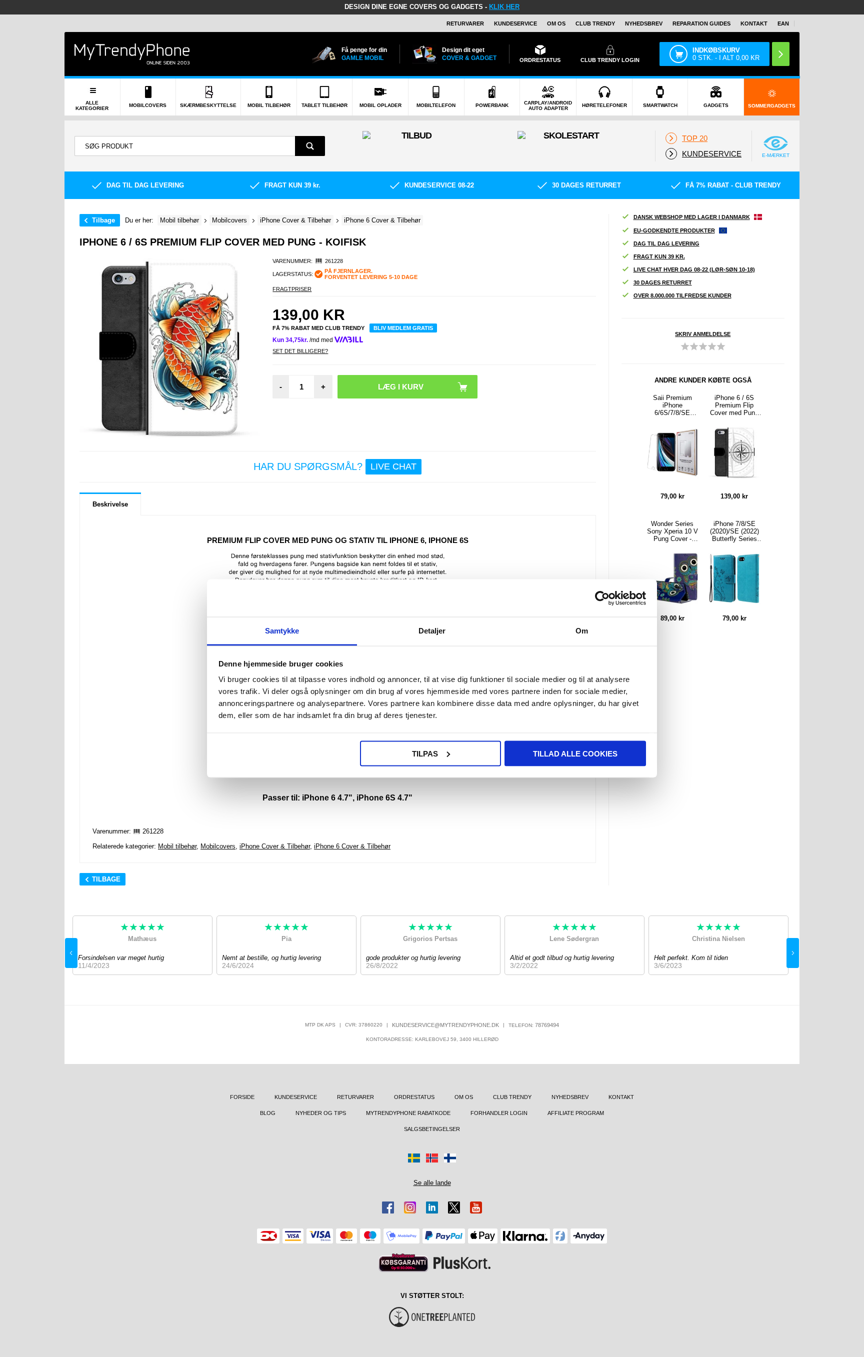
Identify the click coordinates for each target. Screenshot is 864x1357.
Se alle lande (432, 1182)
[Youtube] (476, 1208)
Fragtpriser (292, 289)
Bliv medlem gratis (403, 328)
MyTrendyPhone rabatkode (408, 1113)
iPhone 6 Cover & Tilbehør (352, 846)
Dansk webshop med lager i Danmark (692, 217)
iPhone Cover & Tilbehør (275, 846)
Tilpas (425, 753)
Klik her (504, 6)
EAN (783, 23)
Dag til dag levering (667, 243)
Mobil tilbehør (177, 846)
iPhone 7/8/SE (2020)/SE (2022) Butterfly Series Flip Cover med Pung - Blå (734, 531)
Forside (242, 1097)
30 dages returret (663, 283)
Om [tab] (582, 630)
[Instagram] (410, 1208)
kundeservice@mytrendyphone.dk (445, 1025)
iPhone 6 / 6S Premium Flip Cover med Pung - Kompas (734, 405)
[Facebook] (388, 1208)
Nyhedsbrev (643, 23)
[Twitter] (454, 1208)
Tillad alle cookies (575, 753)
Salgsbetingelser (432, 1129)
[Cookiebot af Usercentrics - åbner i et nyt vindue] (602, 598)
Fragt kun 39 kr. (659, 257)
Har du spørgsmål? (335, 466)
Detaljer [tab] (432, 630)
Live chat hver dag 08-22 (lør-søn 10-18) (694, 269)
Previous (71, 953)
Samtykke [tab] (282, 630)
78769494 (547, 1025)
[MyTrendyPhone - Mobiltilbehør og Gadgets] (132, 54)
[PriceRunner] (403, 1263)
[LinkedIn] (432, 1208)
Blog (268, 1113)
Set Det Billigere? (300, 351)
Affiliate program (576, 1113)
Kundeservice (515, 23)
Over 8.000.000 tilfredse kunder (683, 295)
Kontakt (754, 23)
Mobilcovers (218, 846)
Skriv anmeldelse (702, 334)
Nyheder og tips (321, 1113)
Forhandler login (499, 1113)
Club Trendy (595, 23)
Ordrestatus (414, 1097)
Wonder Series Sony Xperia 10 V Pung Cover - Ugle (672, 531)
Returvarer (465, 23)
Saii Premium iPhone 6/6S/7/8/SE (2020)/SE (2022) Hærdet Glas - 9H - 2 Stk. (672, 405)
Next (792, 953)
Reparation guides (701, 23)
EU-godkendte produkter (674, 231)
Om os (556, 23)
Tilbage (103, 220)
